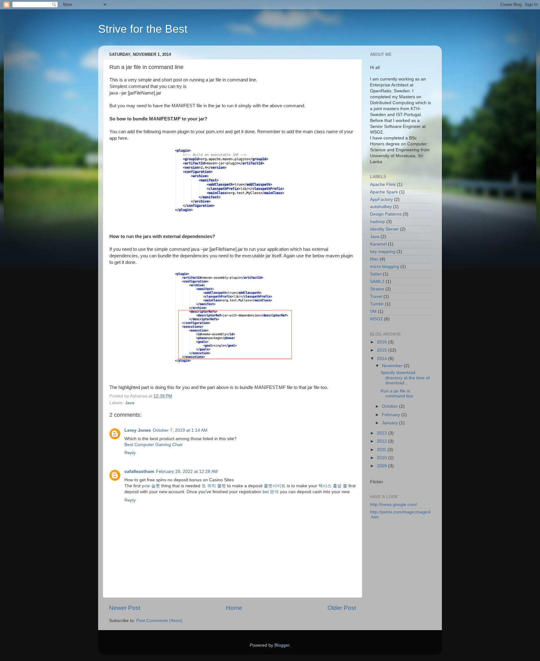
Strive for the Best (143, 28)
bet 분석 (270, 491)
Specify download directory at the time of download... (405, 377)
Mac (374, 259)
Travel (376, 296)
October (390, 406)
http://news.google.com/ (393, 504)
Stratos (377, 289)
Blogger (281, 645)
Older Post (342, 608)
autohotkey (381, 206)
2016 (382, 342)
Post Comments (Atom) (159, 620)
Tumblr (377, 304)
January (390, 422)
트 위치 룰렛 (214, 486)
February (391, 414)
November (393, 365)
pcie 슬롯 (151, 486)
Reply (130, 452)
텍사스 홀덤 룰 (332, 486)
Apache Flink (383, 184)
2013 (382, 433)
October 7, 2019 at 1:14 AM (180, 430)
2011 (382, 449)
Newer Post (124, 608)
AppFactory (381, 199)
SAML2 (377, 281)
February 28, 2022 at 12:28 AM (187, 471)
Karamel (378, 244)
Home (234, 608)
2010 (382, 457)
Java (129, 403)
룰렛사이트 (275, 486)
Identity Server (384, 229)
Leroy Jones (137, 430)
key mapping (382, 251)
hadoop (377, 221)
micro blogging (384, 266)
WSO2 (376, 319)
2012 (382, 441)
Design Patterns (386, 214)
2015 (382, 350)
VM (373, 311)
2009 (382, 466)
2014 (382, 358)
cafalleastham (139, 471)
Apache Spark (384, 192)
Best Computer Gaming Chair (153, 444)
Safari (376, 274)
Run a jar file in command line (397, 393)
